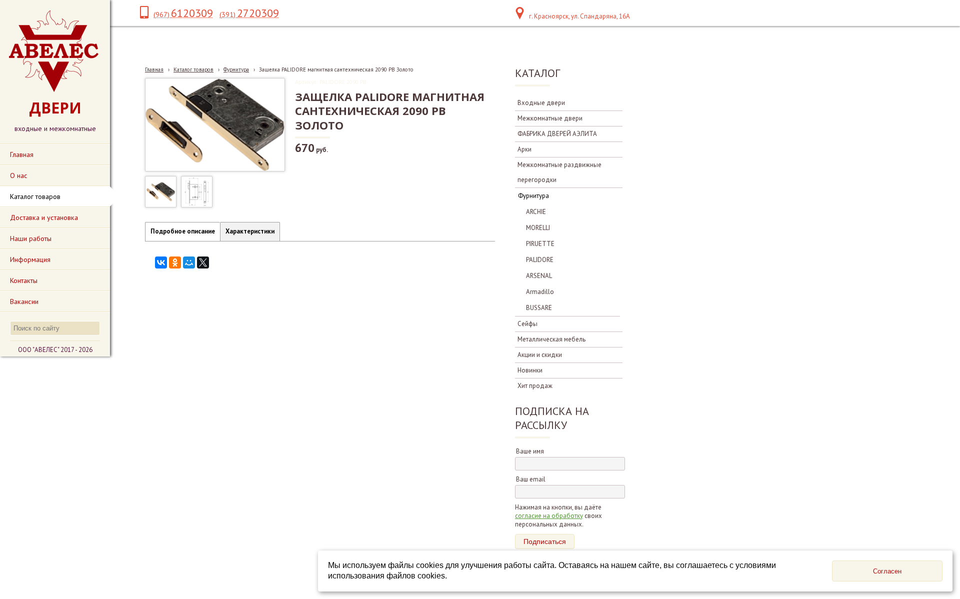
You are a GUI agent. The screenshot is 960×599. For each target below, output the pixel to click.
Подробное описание (182, 231)
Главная (154, 69)
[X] (203, 262)
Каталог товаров (194, 69)
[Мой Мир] (189, 262)
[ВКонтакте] (161, 262)
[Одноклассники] (175, 262)
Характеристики (250, 231)
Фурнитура (236, 69)
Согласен (887, 571)
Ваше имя (530, 451)
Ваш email (531, 479)
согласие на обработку (549, 516)
